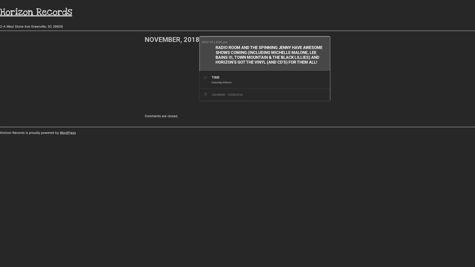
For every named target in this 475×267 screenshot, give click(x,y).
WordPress (68, 133)
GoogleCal (235, 94)
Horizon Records (36, 12)
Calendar (218, 94)
